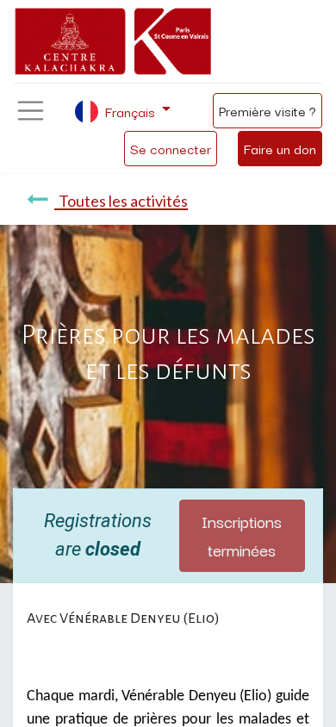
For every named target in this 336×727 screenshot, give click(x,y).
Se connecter (170, 148)
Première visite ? (267, 110)
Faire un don (280, 148)
